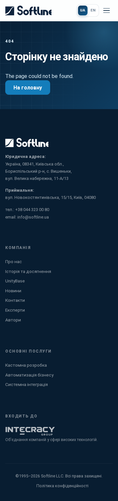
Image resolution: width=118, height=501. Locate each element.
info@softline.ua (33, 217)
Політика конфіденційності (62, 485)
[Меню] (106, 10)
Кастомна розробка (26, 365)
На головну (27, 88)
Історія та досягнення (28, 271)
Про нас (13, 261)
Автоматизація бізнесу (29, 374)
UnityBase (15, 280)
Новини (13, 290)
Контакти (15, 300)
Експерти (15, 310)
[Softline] (28, 10)
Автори (13, 319)
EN (93, 10)
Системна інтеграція (26, 384)
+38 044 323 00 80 (32, 209)
